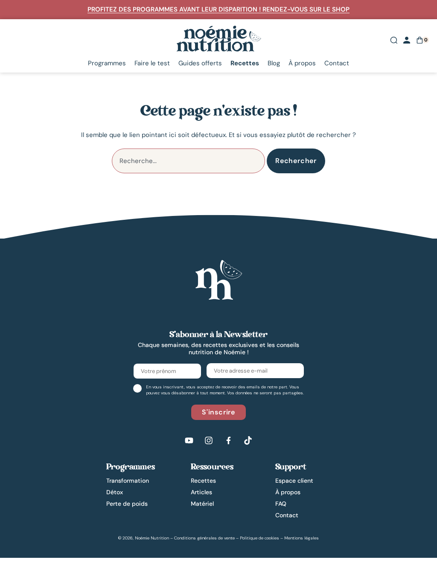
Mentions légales (301, 538)
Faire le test (152, 63)
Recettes (244, 63)
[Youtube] (189, 440)
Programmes (107, 63)
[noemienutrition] (218, 280)
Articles (201, 492)
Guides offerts (200, 63)
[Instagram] (208, 440)
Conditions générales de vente (204, 538)
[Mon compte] (406, 40)
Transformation (127, 481)
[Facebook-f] (228, 440)
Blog (274, 63)
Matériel (202, 504)
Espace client (294, 481)
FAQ (280, 504)
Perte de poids (127, 504)
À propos (302, 63)
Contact (336, 63)
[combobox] (188, 161)
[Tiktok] (248, 440)
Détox (114, 492)
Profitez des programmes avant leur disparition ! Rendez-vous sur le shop (218, 9)
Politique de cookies (259, 538)
